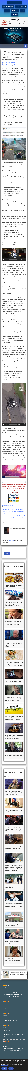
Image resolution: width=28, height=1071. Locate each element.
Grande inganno (8, 65)
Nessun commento (19, 65)
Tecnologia (6, 505)
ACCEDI (22, 10)
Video (11, 505)
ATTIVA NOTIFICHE (21, 6)
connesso (11, 540)
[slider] (13, 259)
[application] (14, 254)
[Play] (4, 260)
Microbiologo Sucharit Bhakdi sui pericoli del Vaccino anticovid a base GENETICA (17, 529)
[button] (14, 254)
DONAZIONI (15, 10)
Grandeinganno (15, 19)
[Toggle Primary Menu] (25, 46)
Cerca (6, 553)
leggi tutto (19, 996)
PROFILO (7, 10)
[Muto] (22, 260)
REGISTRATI (14, 14)
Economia (12, 976)
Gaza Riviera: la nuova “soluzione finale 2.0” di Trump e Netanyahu (18, 973)
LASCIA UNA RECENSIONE (14, 2)
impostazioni (4, 1065)
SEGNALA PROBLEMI (8, 6)
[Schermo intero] (24, 260)
